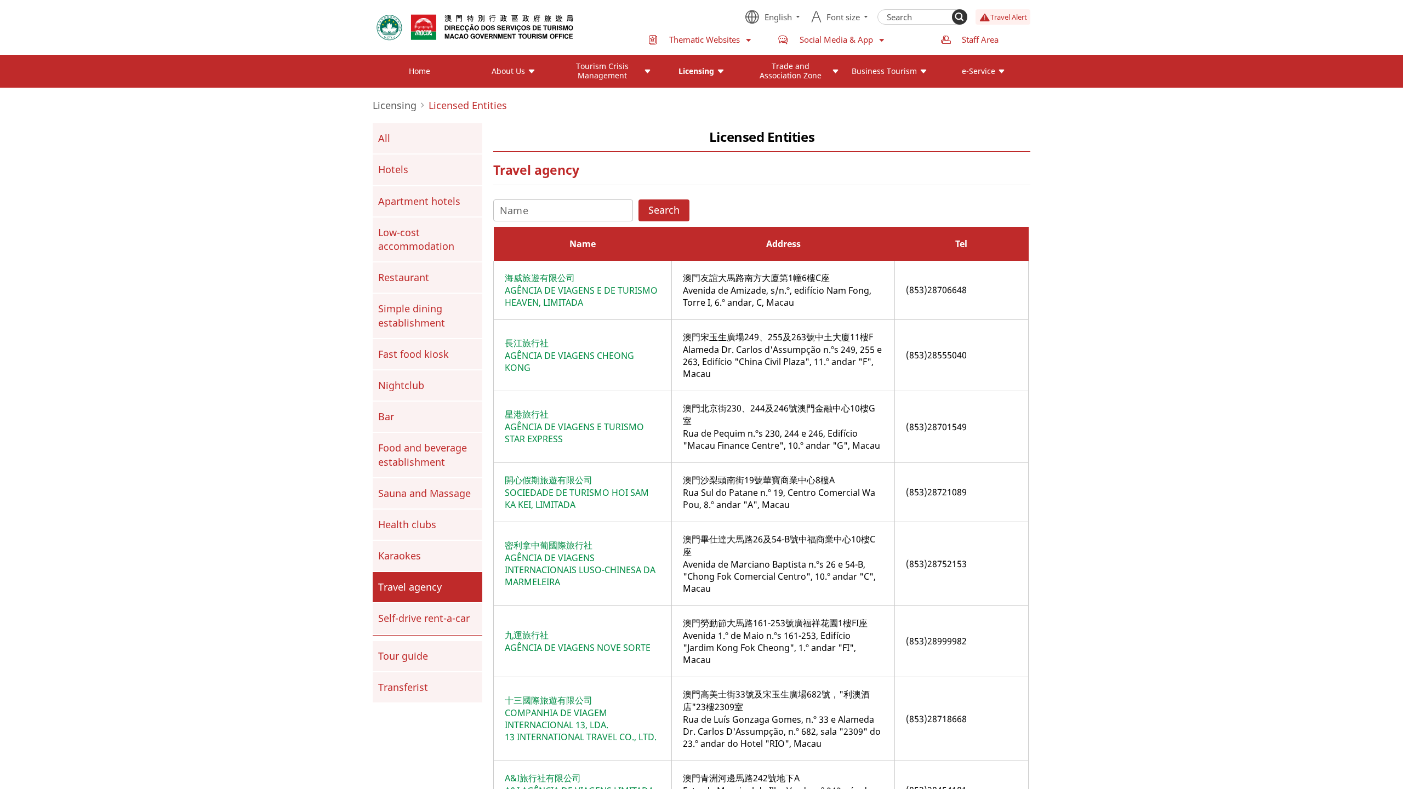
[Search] (959, 17)
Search (664, 209)
